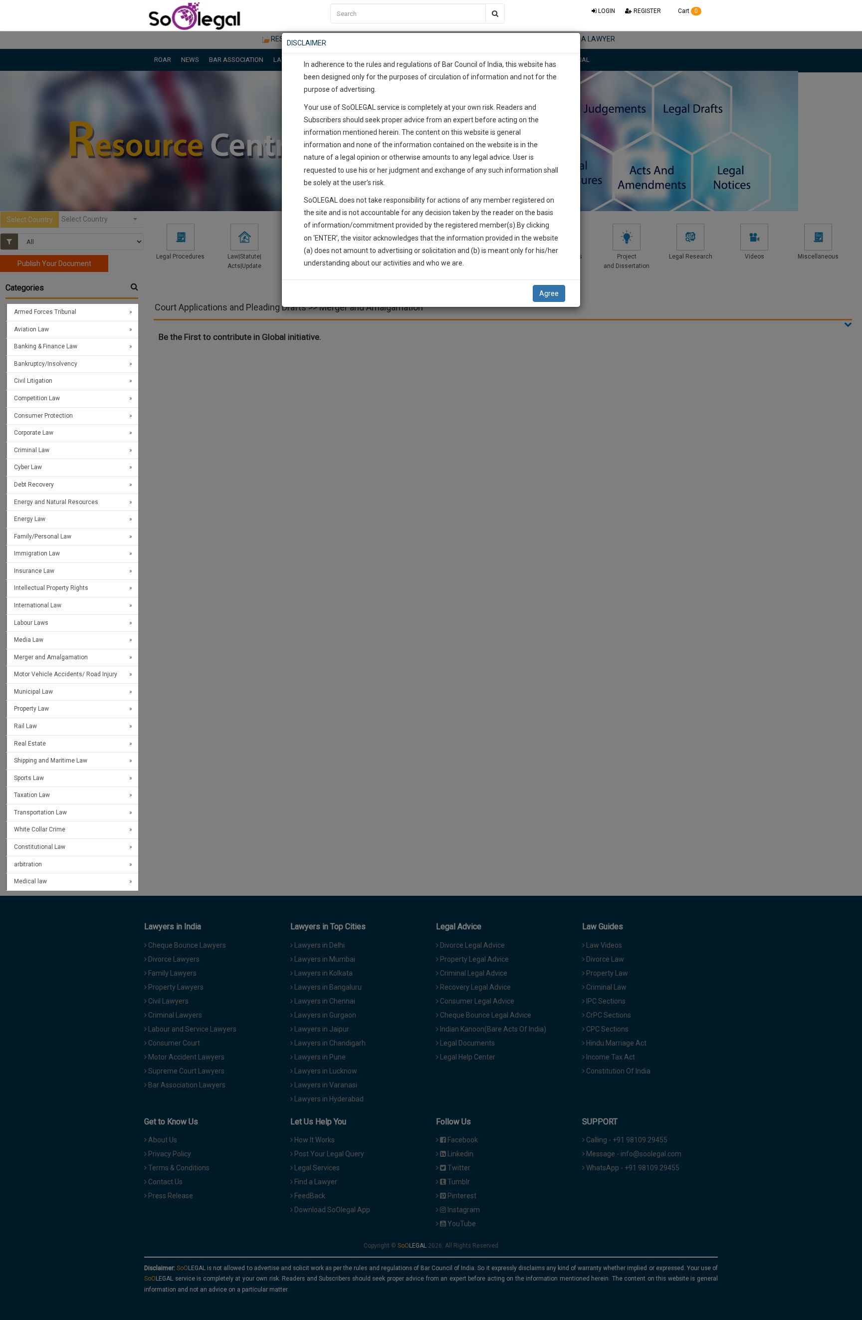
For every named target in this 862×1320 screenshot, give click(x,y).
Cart (687, 10)
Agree (549, 293)
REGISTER (646, 10)
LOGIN (606, 10)
